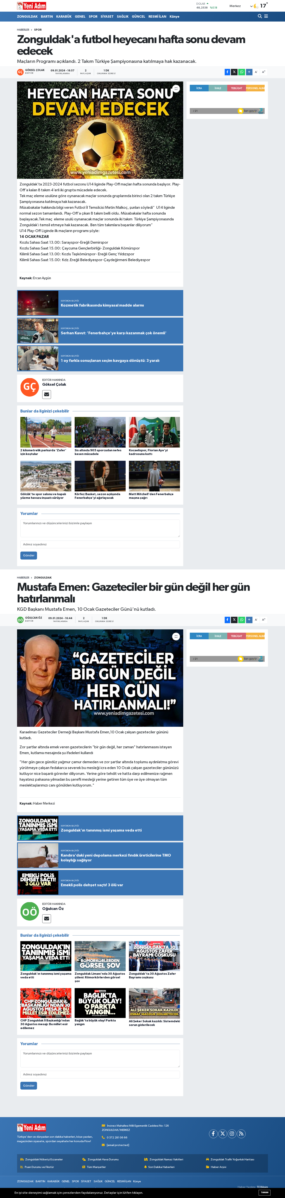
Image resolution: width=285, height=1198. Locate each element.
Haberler (23, 30)
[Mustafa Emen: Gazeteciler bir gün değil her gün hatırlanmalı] (100, 678)
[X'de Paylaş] (234, 72)
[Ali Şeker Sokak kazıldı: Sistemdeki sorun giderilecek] (154, 1003)
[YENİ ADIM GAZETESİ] (31, 6)
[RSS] (241, 1134)
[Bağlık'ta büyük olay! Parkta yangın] (100, 1003)
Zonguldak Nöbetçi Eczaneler (44, 1159)
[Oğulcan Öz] (29, 911)
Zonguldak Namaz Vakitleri (166, 1159)
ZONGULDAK (27, 16)
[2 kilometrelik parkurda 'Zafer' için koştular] (45, 432)
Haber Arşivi (218, 1167)
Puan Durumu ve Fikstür (39, 1167)
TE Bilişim (262, 1187)
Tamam (264, 1192)
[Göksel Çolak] (29, 387)
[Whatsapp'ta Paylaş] (241, 72)
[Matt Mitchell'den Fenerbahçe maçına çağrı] (154, 476)
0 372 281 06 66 (117, 1137)
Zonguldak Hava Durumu (103, 1159)
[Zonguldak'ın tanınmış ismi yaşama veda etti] (45, 956)
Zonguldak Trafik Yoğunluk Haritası (232, 1159)
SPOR (93, 16)
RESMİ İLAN (157, 16)
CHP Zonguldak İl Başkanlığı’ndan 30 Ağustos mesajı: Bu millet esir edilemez (45, 1024)
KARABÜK (64, 16)
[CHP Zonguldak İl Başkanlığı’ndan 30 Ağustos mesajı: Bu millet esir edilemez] (45, 1003)
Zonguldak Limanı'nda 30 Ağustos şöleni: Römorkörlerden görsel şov (100, 977)
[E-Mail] (46, 394)
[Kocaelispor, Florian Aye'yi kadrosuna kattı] (154, 432)
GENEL (80, 16)
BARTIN (47, 16)
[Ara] (260, 16)
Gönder (29, 555)
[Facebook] (213, 1134)
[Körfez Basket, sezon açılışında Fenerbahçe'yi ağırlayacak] (100, 476)
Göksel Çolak (54, 384)
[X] (222, 1134)
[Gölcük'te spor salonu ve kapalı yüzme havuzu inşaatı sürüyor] (45, 476)
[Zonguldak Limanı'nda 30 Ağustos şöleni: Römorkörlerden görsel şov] (100, 956)
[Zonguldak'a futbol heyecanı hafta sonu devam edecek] (100, 130)
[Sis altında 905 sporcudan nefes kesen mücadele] (100, 432)
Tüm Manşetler (96, 1167)
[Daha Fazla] (249, 72)
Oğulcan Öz (53, 909)
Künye (174, 16)
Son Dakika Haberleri (161, 1167)
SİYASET (107, 16)
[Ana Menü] (265, 16)
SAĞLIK (123, 16)
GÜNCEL (138, 16)
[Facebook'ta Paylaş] (227, 72)
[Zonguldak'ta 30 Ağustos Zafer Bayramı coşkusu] (154, 956)
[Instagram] (232, 1134)
